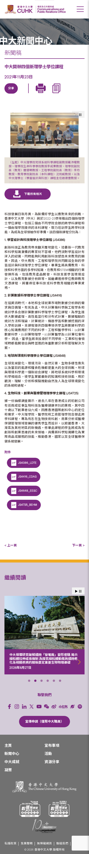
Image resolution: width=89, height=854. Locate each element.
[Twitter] (23, 94)
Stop (80, 598)
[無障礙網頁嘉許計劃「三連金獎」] (30, 815)
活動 (48, 760)
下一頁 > (78, 552)
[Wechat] (46, 712)
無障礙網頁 (44, 850)
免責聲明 (27, 850)
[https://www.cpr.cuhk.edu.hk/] (51, 9)
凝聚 (8, 776)
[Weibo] (53, 712)
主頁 (8, 752)
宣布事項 (51, 752)
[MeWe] (68, 94)
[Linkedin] (11, 94)
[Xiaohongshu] (63, 713)
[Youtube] (39, 712)
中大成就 (11, 768)
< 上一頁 (10, 552)
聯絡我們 (62, 850)
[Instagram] (16, 712)
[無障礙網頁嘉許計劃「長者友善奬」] (59, 815)
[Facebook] (9, 712)
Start (76, 598)
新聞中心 (11, 760)
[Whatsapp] (57, 94)
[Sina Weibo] (46, 94)
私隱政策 (10, 850)
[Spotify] (79, 712)
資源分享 (51, 768)
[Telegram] (34, 94)
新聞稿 (13, 52)
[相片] (44, 135)
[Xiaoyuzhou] (72, 712)
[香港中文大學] (19, 9)
